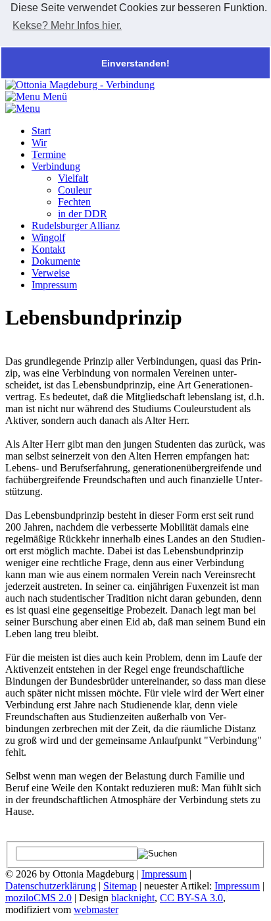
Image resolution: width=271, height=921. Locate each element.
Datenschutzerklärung (50, 885)
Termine (49, 154)
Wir (39, 142)
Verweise (51, 272)
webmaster (96, 909)
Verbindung (56, 166)
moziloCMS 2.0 (38, 897)
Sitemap (120, 885)
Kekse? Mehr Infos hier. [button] (67, 25)
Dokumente (56, 261)
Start (41, 130)
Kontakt (48, 249)
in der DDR (82, 213)
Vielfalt (73, 178)
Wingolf (48, 237)
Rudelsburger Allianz (76, 225)
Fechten (74, 201)
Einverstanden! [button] (135, 63)
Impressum (54, 284)
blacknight (133, 897)
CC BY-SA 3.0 (191, 897)
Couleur (74, 190)
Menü (53, 96)
